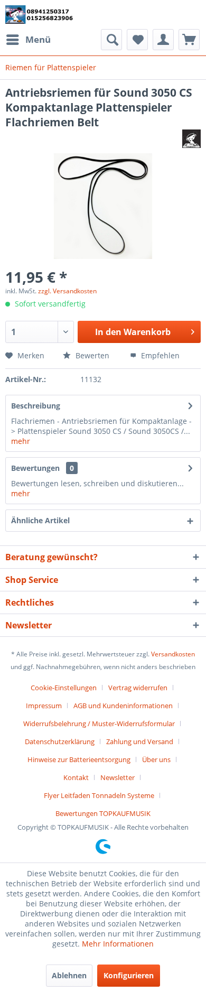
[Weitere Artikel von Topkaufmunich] (191, 138)
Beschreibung (35, 406)
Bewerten (92, 355)
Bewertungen (35, 468)
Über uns (156, 759)
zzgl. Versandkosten (67, 290)
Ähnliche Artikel (40, 520)
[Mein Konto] (163, 39)
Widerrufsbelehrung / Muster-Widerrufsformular (99, 723)
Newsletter (117, 777)
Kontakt (76, 777)
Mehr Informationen (118, 944)
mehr (20, 441)
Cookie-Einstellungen (64, 687)
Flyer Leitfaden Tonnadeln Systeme (99, 795)
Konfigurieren (129, 975)
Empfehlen (159, 355)
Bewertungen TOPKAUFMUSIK (103, 813)
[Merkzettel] (137, 39)
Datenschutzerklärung (60, 741)
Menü (38, 39)
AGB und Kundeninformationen (123, 705)
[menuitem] (28, 39)
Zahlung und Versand (139, 741)
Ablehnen (69, 975)
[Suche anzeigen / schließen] (111, 39)
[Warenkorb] (189, 39)
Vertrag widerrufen (137, 687)
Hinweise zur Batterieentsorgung (78, 759)
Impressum (44, 705)
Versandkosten (173, 654)
